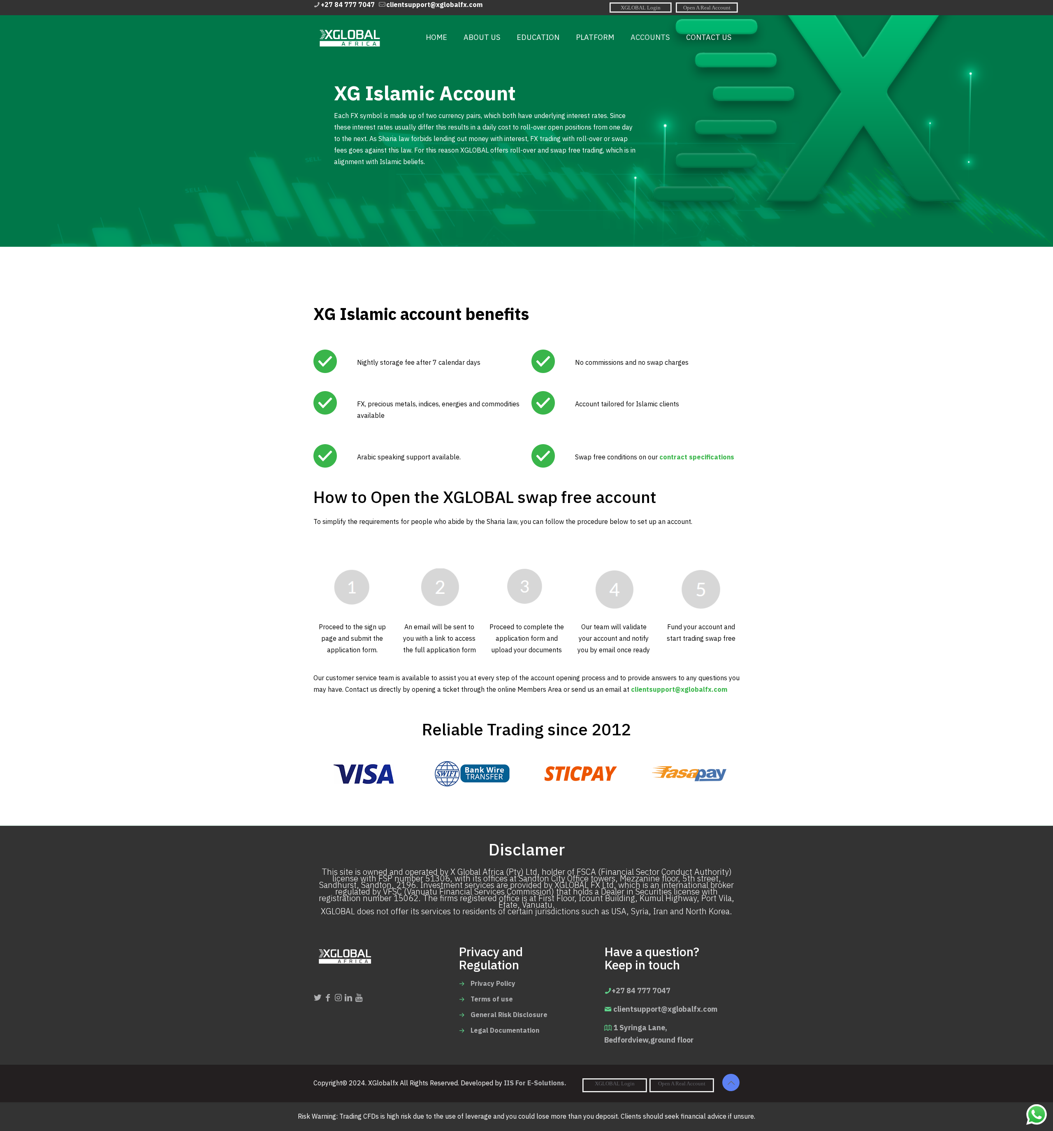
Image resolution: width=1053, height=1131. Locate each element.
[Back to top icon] (731, 1082)
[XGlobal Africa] (349, 37)
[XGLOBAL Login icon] (641, 7)
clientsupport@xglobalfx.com (434, 5)
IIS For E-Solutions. (535, 1083)
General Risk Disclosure (509, 1015)
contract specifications (696, 457)
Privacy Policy (493, 984)
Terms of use (492, 999)
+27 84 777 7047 (348, 5)
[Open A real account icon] (707, 7)
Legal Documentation (505, 1031)
